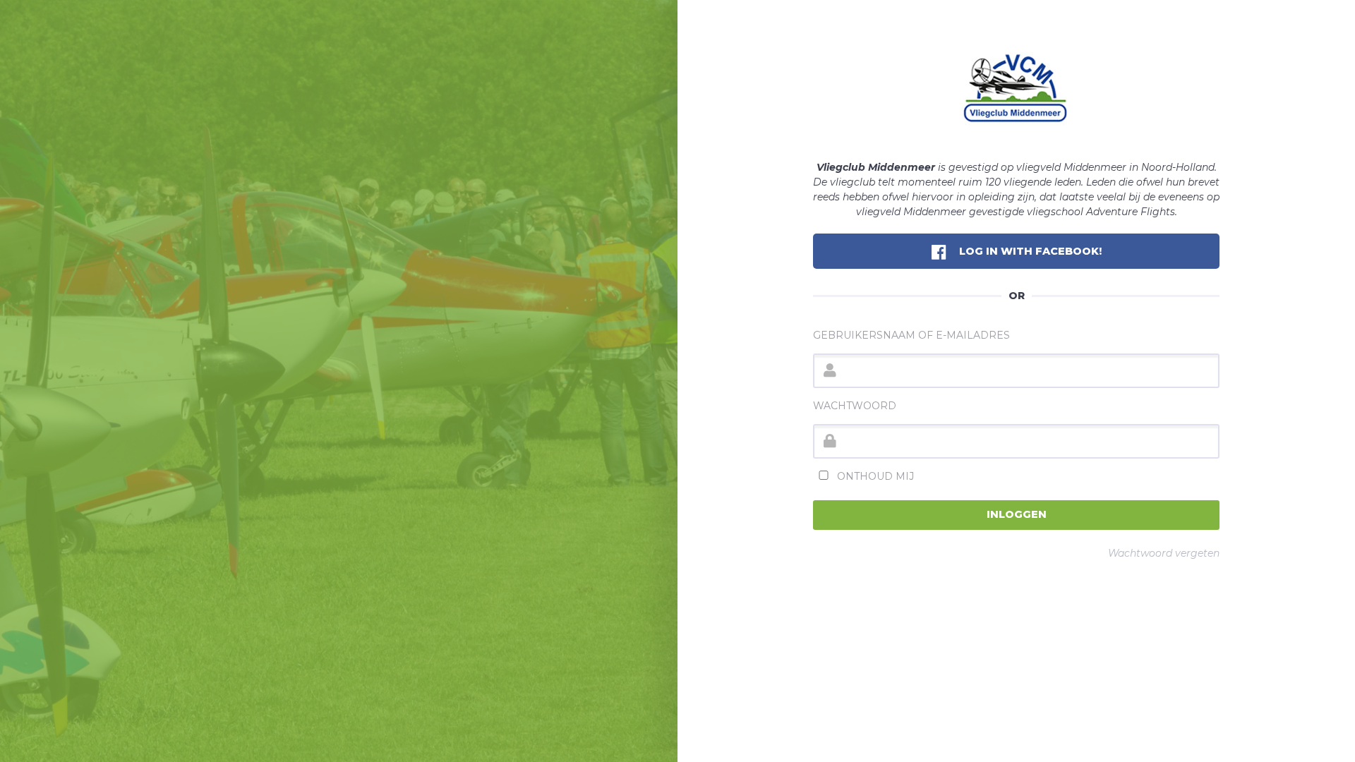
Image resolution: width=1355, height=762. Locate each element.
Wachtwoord (854, 405)
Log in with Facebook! (1029, 251)
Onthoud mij (874, 476)
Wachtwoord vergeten (1164, 553)
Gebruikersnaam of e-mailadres (911, 335)
